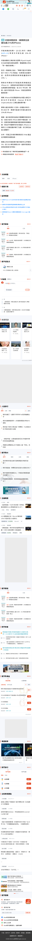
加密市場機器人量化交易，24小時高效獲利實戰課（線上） (18, 248)
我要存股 (28, 186)
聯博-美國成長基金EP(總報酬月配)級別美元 (12, 689)
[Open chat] (29, 9)
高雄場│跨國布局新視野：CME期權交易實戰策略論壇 (18, 255)
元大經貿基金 (4, 702)
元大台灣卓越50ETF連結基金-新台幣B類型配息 (13, 695)
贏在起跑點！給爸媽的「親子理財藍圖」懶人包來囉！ (14, 183)
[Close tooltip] (27, 12)
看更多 (28, 224)
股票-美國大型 (9, 691)
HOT (8, 233)
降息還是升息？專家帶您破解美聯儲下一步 (16, 151)
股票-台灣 (8, 697)
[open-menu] (1, 5)
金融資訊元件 (13, 936)
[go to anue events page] (25, 6)
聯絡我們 (20, 936)
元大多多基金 (4, 708)
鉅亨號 (13, 933)
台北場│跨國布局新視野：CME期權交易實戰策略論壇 (18, 241)
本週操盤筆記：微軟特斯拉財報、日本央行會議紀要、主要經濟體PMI (17, 311)
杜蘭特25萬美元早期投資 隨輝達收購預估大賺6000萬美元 (27, 330)
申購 (29, 696)
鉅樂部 (18, 933)
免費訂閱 (28, 912)
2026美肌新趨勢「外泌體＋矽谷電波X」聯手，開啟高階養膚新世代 (15, 330)
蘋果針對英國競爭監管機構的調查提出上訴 (13, 204)
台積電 (7, 784)
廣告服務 (28, 933)
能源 (8, 502)
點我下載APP (19, 154)
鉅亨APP (8, 933)
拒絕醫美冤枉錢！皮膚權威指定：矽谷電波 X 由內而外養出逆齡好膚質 (26, 349)
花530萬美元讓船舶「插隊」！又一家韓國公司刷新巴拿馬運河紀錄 (16, 349)
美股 (4, 35)
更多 (29, 410)
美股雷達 (9, 35)
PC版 (3, 933)
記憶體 (7, 779)
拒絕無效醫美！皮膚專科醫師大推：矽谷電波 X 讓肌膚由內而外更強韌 (4, 349)
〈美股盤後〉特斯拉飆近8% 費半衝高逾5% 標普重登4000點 (16, 302)
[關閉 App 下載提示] (1, 2)
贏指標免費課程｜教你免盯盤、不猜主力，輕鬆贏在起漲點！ (18, 234)
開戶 (29, 690)
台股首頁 (21, 186)
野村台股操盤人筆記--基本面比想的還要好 (5, 330)
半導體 (7, 788)
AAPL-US (5, 53)
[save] (23, 9)
